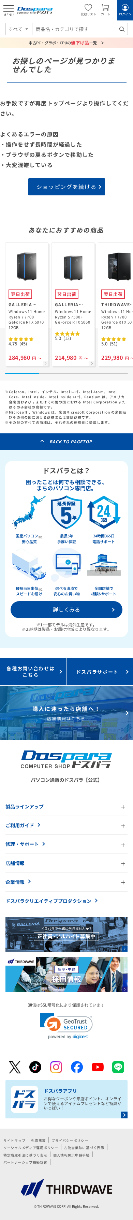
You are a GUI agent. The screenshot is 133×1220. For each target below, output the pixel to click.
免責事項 (38, 1140)
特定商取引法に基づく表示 (25, 1155)
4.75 (18, 343)
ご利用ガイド (19, 825)
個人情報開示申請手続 (71, 1155)
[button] (66, 1026)
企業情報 (15, 881)
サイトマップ (14, 1140)
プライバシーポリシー (69, 1140)
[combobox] (80, 29)
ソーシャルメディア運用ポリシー (30, 1147)
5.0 (63, 338)
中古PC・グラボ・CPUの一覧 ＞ (67, 43)
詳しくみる (66, 609)
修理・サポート (22, 843)
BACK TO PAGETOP (70, 441)
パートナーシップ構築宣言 (25, 1162)
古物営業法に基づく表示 (84, 1147)
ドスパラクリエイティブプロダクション (48, 900)
